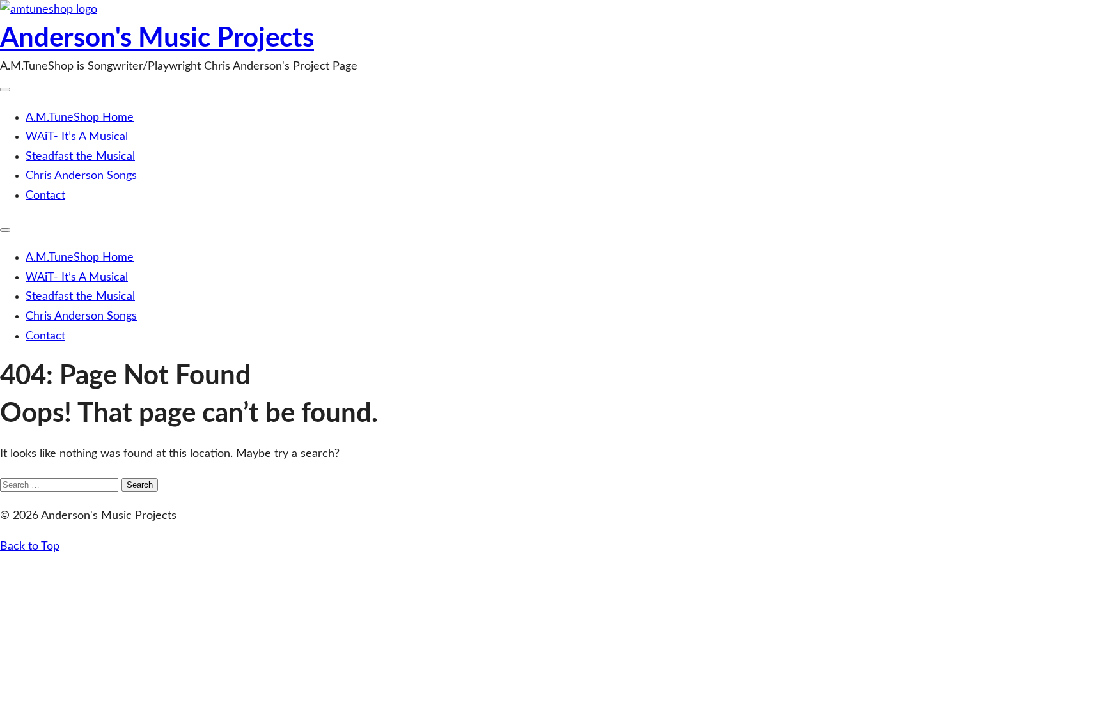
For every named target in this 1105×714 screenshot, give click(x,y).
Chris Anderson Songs (81, 176)
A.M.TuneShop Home (80, 117)
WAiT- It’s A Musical (77, 137)
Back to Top (29, 546)
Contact (45, 195)
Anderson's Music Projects (157, 38)
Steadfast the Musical (80, 156)
